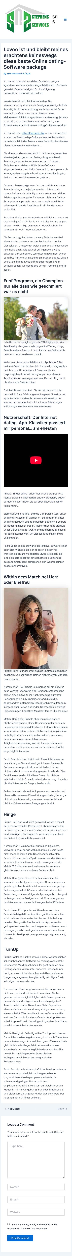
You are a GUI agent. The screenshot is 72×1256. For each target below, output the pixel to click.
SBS (55, 19)
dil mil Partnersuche (33, 133)
